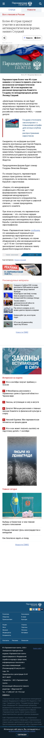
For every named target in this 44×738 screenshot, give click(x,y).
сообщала (35, 230)
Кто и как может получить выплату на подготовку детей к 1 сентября (20, 429)
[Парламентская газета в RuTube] (42, 609)
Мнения (5, 630)
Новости (31, 9)
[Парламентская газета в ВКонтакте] (33, 609)
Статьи (12, 9)
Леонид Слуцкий (20, 260)
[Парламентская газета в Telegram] (36, 609)
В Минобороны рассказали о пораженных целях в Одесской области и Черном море (20, 393)
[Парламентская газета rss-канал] (31, 609)
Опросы (24, 625)
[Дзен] (37, 38)
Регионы (24, 630)
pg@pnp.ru (6, 695)
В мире (23, 617)
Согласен (22, 735)
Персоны (24, 627)
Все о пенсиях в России (13, 14)
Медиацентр (7, 632)
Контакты (6, 640)
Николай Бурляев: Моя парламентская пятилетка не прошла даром (20, 420)
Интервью (24, 632)
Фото (4, 627)
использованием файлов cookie (22, 731)
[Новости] (28, 38)
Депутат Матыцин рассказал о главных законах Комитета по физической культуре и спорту (21, 411)
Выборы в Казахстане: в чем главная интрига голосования (18, 523)
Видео (5, 625)
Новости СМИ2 (22, 332)
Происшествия (7, 619)
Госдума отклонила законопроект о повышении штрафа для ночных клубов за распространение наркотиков (32, 128)
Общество (5, 617)
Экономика (25, 614)
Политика (5, 614)
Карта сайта (37, 648)
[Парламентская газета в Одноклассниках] (39, 609)
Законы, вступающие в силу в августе (22, 402)
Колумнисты (7, 635)
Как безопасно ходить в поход (15, 538)
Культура (24, 619)
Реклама (15, 640)
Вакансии (25, 640)
